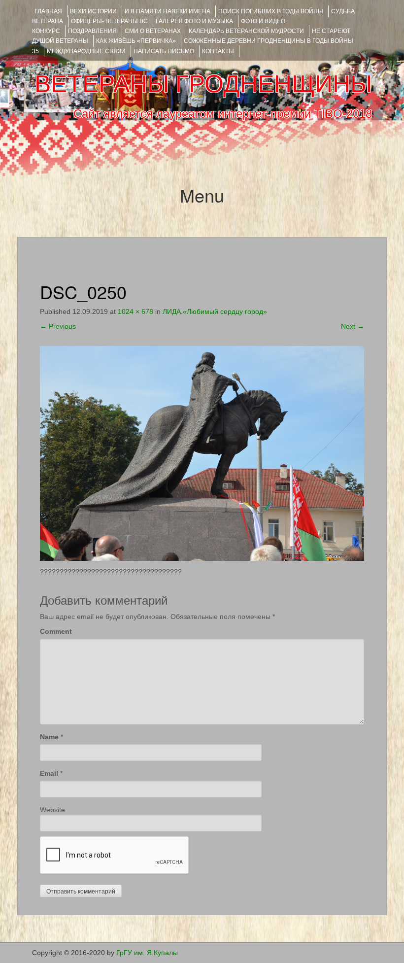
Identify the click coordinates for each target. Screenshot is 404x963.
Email (49, 773)
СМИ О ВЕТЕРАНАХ (153, 31)
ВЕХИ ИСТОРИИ (93, 11)
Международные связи (86, 51)
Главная (48, 11)
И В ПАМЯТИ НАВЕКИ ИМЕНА (167, 11)
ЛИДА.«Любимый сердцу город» (215, 311)
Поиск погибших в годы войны (270, 11)
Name (49, 737)
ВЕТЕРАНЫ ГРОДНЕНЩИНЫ (203, 83)
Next (352, 326)
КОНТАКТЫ (218, 51)
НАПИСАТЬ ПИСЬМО (164, 51)
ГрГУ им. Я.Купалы (147, 953)
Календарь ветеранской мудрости (246, 31)
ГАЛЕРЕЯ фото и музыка (194, 21)
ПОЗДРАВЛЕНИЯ (92, 31)
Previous (58, 326)
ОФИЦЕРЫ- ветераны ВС (109, 21)
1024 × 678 (135, 311)
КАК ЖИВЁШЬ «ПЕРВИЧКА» (136, 40)
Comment (56, 631)
